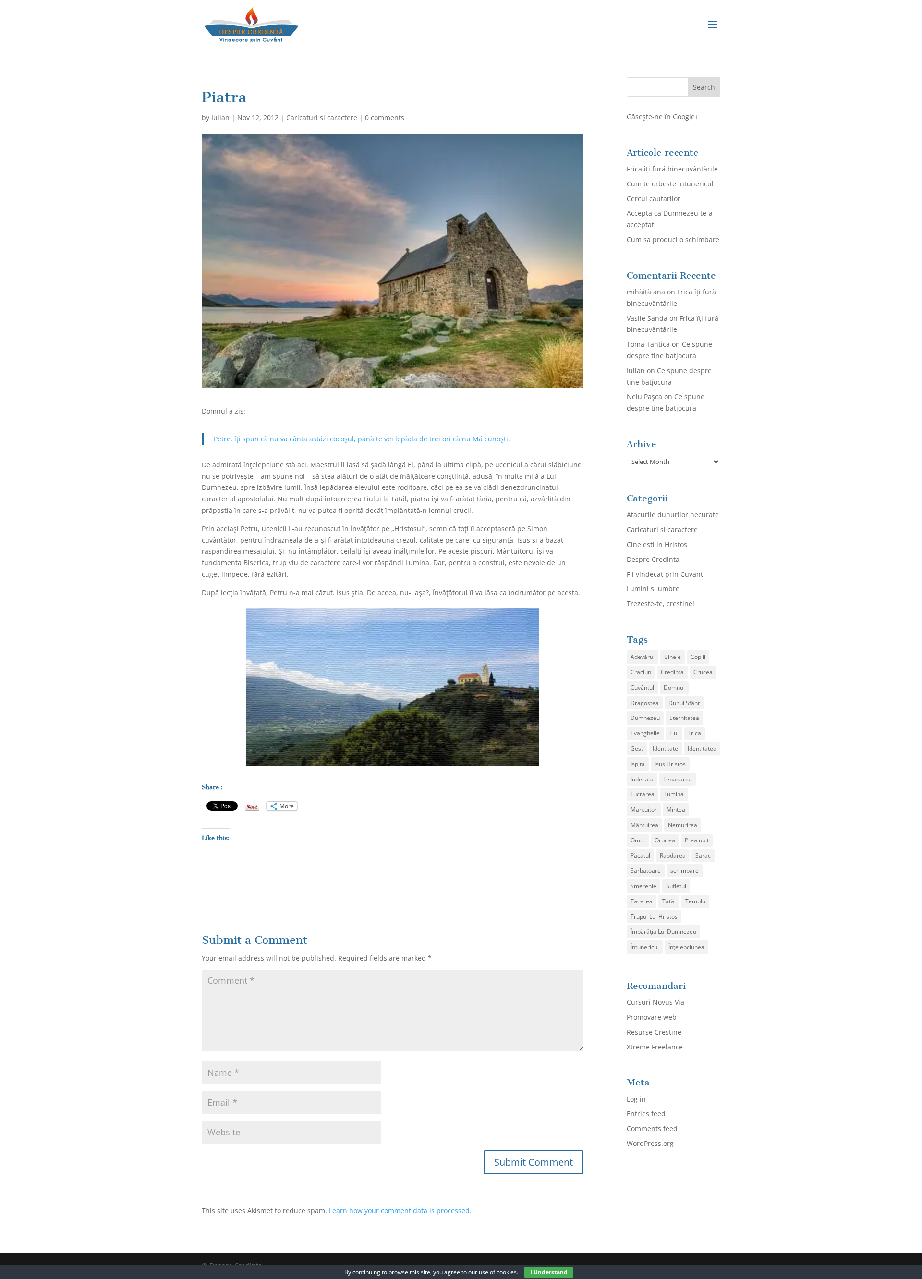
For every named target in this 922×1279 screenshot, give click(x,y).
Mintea (676, 809)
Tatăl (669, 901)
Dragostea (645, 703)
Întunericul (645, 947)
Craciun (641, 672)
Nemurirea (682, 825)
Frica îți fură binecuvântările (672, 168)
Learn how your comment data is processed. (400, 1210)
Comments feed (652, 1128)
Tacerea (642, 901)
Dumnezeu (645, 718)
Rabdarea (673, 856)
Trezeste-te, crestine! (660, 603)
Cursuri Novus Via (655, 1002)
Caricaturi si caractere (321, 117)
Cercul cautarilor (653, 198)
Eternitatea (684, 718)
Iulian (220, 117)
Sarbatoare (646, 870)
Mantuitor (644, 809)
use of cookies (498, 1272)
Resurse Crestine (654, 1031)
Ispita (638, 764)
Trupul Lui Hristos (654, 917)
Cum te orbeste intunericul (670, 183)
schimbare (684, 870)
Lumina (674, 794)
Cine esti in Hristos (657, 544)
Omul (638, 840)
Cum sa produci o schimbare (673, 239)
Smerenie (643, 886)
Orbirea (665, 840)
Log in (636, 1099)
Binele (672, 657)
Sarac (703, 856)
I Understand (549, 1272)
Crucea (703, 672)
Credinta (672, 672)
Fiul (674, 733)
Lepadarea (677, 779)
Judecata (642, 779)
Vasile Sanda (647, 318)
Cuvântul (642, 687)
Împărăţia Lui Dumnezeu (663, 931)
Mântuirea (644, 825)
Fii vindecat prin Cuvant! (666, 574)
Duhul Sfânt (684, 703)
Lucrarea (643, 794)
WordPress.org (650, 1143)
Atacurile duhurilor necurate (673, 514)
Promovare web (652, 1017)
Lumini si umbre (653, 588)
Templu (695, 901)
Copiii (698, 657)
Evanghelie (645, 733)
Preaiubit (697, 840)
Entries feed (646, 1113)
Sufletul (676, 886)
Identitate (665, 748)
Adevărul (643, 657)
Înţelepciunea (686, 947)
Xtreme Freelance (655, 1046)
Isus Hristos (670, 764)
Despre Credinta (653, 559)
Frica (694, 733)
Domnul (674, 687)
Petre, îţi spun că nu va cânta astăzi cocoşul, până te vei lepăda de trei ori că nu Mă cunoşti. (362, 438)
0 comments (384, 117)
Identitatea (702, 748)
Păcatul (640, 856)
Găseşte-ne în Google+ (663, 116)
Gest (637, 748)
